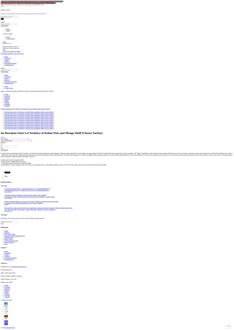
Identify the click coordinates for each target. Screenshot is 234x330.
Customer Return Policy (11, 241)
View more (4, 185)
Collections (7, 58)
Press (5, 244)
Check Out (6, 51)
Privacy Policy (8, 239)
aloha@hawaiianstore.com (18, 266)
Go (2, 19)
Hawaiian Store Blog (10, 63)
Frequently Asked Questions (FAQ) (14, 236)
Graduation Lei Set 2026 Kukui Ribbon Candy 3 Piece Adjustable (23, 203)
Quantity (3, 142)
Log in (8, 37)
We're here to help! (9, 234)
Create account (10, 38)
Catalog (6, 60)
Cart (4, 42)
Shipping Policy (9, 237)
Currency (5, 34)
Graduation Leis (9, 65)
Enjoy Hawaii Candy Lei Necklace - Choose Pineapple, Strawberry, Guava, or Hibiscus (29, 209)
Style (2, 139)
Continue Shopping (14, 51)
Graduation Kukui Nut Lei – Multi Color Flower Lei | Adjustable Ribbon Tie (26, 190)
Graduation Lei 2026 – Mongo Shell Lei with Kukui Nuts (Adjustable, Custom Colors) (29, 197)
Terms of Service (9, 242)
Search (6, 231)
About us (7, 62)
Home (6, 57)
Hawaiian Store (10, 327)
